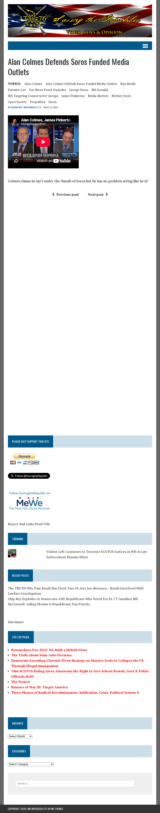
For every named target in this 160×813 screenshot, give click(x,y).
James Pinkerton (73, 96)
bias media (128, 84)
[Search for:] (74, 783)
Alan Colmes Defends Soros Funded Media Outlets (81, 84)
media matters (98, 96)
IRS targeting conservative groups (33, 96)
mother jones (121, 96)
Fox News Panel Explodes (47, 90)
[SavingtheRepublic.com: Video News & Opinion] (80, 20)
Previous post (67, 194)
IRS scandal (99, 90)
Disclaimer (16, 622)
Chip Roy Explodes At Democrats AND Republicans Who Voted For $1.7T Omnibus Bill (73, 599)
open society (17, 102)
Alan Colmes (33, 84)
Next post (96, 194)
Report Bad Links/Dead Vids (29, 524)
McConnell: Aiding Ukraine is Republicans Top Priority (49, 604)
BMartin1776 (32, 107)
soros (53, 102)
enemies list (17, 90)
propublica (37, 102)
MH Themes (57, 809)
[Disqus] (80, 263)
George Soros (78, 90)
